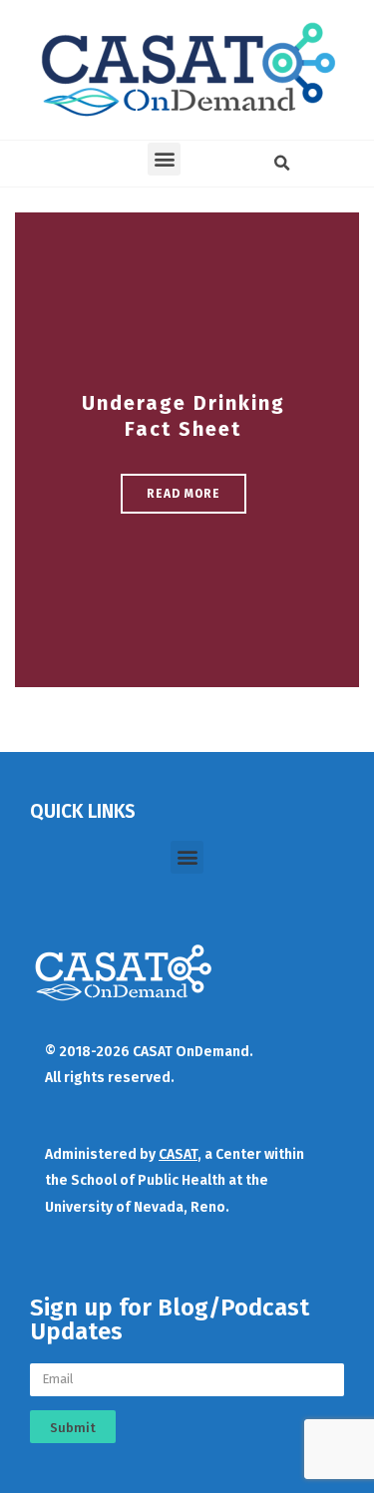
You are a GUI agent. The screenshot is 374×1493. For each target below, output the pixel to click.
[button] (164, 159)
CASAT (178, 1154)
